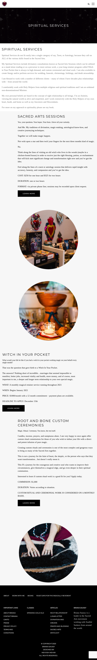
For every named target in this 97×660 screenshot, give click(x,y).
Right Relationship (58, 613)
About (6, 596)
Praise (6, 623)
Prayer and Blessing (59, 626)
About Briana (10, 613)
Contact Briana (11, 616)
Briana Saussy (48, 647)
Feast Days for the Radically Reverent (53, 596)
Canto (6, 619)
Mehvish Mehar (48, 652)
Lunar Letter (56, 616)
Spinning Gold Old (35, 613)
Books (30, 596)
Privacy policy (10, 626)
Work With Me (18, 596)
